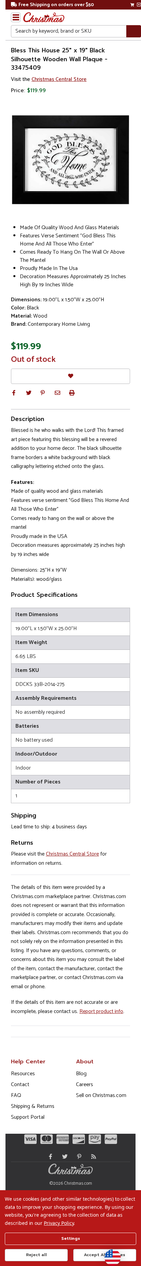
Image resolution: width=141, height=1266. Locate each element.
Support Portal (27, 1117)
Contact (20, 1084)
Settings (70, 1238)
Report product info (101, 1011)
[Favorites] (70, 376)
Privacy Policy (59, 1223)
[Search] (133, 31)
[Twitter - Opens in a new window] (63, 1156)
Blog (81, 1073)
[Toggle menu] (16, 17)
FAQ (16, 1095)
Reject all (36, 1255)
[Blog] (92, 1156)
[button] (13, 392)
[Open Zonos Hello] (109, 1254)
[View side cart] (139, 4)
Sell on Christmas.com (101, 1095)
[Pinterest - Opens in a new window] (77, 1156)
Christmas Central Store (59, 79)
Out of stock (33, 360)
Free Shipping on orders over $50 (56, 5)
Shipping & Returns (32, 1106)
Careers (84, 1084)
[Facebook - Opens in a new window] (49, 1156)
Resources (23, 1073)
